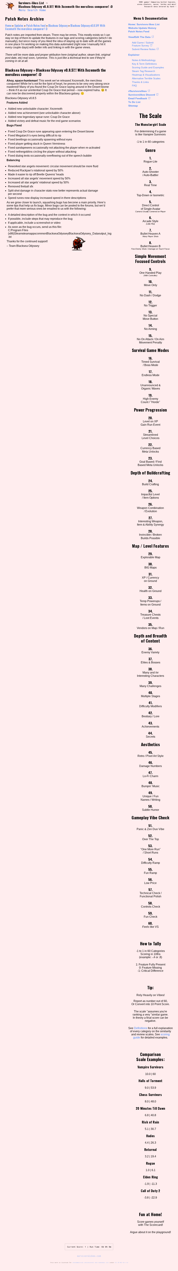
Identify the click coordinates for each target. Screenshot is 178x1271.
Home (42, 10)
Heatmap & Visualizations (146, 74)
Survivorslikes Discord (141, 94)
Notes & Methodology (144, 60)
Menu (22, 10)
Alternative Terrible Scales (146, 78)
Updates (18, 25)
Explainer (133, 54)
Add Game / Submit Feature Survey (142, 44)
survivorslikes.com (89, 1255)
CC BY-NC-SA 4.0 (121, 1262)
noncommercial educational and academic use (90, 1262)
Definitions (140, 1028)
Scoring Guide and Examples (148, 67)
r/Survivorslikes (137, 91)
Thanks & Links (140, 82)
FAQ (134, 85)
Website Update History (142, 28)
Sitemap (133, 105)
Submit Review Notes (143, 49)
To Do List (134, 102)
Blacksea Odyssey (58, 25)
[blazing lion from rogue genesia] (10, 6)
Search (32, 10)
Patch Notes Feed (138, 31)
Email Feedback (137, 98)
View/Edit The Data (139, 37)
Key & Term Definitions (144, 63)
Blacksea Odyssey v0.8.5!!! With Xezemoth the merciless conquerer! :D (55, 72)
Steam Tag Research (143, 71)
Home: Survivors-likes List (144, 24)
